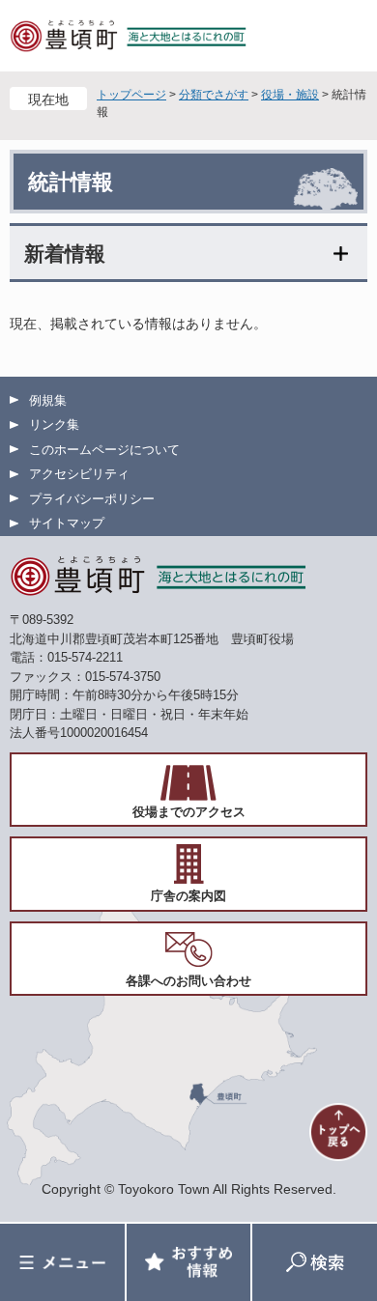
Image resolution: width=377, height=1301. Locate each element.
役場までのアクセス (189, 812)
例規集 (48, 400)
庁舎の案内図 (188, 896)
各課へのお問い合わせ (188, 981)
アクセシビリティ (79, 474)
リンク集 (54, 424)
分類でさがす (213, 94)
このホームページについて (104, 449)
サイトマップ (66, 523)
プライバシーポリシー (92, 499)
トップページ (131, 94)
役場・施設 (290, 94)
